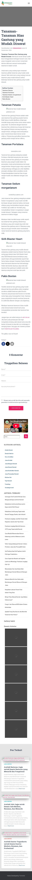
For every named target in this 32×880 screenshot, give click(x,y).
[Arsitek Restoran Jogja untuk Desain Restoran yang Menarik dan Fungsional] (16, 759)
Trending (7, 484)
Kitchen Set (8, 477)
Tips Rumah (8, 481)
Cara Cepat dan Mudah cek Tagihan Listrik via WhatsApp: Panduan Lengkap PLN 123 (16, 561)
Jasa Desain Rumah (10, 467)
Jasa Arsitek (8, 460)
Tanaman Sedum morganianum (11, 95)
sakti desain (25, 317)
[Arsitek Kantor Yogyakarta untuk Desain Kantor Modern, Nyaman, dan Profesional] (16, 833)
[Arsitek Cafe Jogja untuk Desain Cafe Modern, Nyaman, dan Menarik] (16, 796)
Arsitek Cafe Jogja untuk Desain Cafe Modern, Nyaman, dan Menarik (14, 806)
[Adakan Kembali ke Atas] (28, 876)
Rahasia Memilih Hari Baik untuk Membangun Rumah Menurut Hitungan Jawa (16, 582)
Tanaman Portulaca (8, 92)
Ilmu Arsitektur (9, 457)
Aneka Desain (9, 450)
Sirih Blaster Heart (7, 97)
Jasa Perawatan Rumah (12, 474)
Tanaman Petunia (7, 90)
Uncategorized (9, 487)
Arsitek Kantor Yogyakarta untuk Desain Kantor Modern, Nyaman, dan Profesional (15, 845)
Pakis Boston (6, 99)
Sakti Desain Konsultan (12, 329)
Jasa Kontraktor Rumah (12, 470)
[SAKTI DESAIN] (7, 3)
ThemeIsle (22, 875)
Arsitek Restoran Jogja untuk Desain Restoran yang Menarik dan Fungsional (15, 769)
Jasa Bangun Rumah (11, 463)
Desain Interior (9, 453)
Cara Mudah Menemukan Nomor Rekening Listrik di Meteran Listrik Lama (14, 536)
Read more (22, 788)
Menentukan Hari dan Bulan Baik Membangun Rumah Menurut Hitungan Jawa (16, 572)
